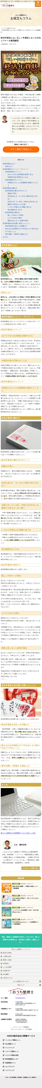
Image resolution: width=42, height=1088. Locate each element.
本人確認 (29, 1029)
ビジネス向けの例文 (15, 218)
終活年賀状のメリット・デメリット (15, 169)
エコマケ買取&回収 (12, 1055)
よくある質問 (7, 967)
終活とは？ (9, 166)
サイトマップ (17, 1027)
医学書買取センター (12, 1059)
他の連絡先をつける (15, 210)
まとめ (5, 237)
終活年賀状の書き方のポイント (16, 191)
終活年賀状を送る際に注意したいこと (16, 223)
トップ (3, 28)
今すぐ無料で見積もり (21, 149)
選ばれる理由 (7, 953)
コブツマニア (9, 1070)
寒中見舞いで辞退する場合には (16, 234)
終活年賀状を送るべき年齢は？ (16, 226)
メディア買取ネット (12, 1051)
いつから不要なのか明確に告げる (19, 207)
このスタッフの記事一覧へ (30, 868)
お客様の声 (6, 970)
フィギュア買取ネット (13, 1040)
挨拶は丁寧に (12, 193)
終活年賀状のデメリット (14, 180)
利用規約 (26, 1027)
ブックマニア (9, 1047)
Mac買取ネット (10, 1044)
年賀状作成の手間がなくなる (18, 177)
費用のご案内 (7, 960)
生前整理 (16, 883)
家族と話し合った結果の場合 (18, 220)
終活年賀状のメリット (13, 172)
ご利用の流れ (7, 956)
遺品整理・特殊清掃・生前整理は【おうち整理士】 (24, 1077)
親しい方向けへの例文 (16, 215)
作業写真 (6, 963)
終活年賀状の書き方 (10, 188)
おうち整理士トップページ (21, 949)
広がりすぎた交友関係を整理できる (20, 174)
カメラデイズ (9, 1066)
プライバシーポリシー (17, 1029)
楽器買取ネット (10, 1063)
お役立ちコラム (11, 28)
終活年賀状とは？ (9, 164)
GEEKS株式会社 (20, 998)
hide (22, 159)
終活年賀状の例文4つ (13, 212)
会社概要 (6, 974)
